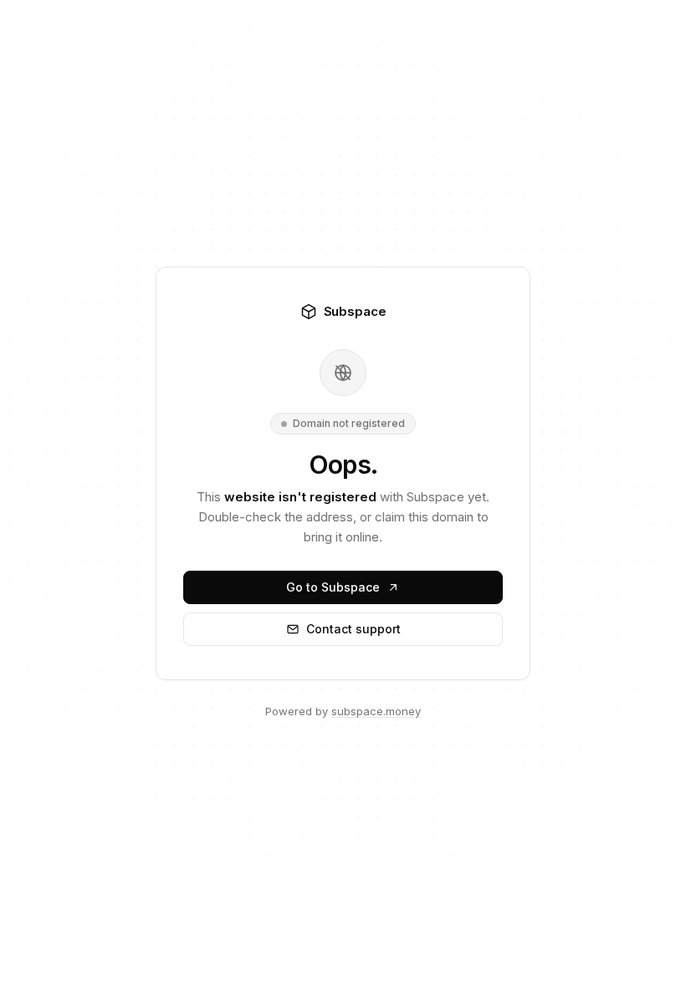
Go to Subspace (333, 587)
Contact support (353, 629)
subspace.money (376, 711)
